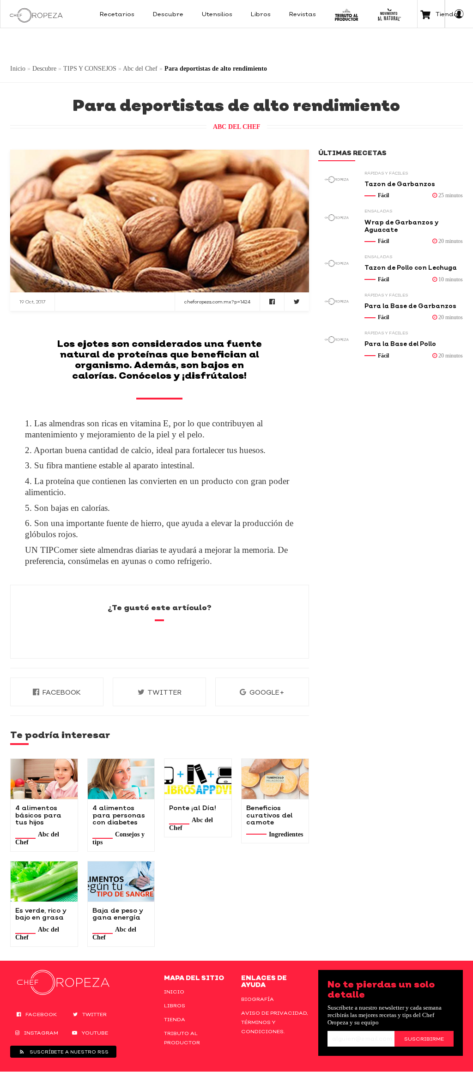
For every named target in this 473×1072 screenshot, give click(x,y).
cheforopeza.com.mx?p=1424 (217, 301)
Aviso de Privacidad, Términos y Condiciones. (274, 1022)
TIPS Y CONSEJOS (89, 68)
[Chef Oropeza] (36, 14)
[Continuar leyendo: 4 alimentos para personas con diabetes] (121, 779)
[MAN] (389, 14)
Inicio (17, 68)
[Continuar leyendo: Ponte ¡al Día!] (197, 779)
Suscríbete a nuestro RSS (68, 1051)
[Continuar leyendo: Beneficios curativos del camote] (275, 779)
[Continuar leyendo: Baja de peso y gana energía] (121, 881)
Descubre (44, 68)
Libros (174, 1005)
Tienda (174, 1019)
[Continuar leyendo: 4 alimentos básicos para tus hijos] (44, 779)
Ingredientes (286, 834)
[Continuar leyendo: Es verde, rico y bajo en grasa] (44, 881)
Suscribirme (424, 1039)
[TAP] (346, 14)
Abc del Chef (140, 68)
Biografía (257, 999)
